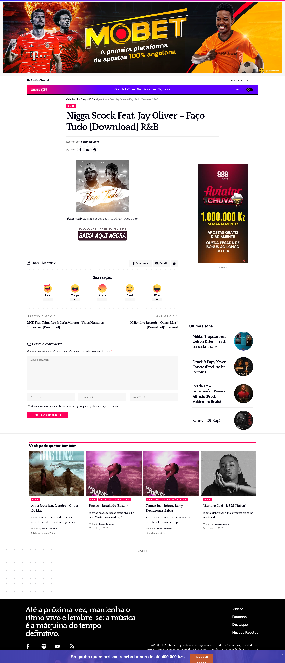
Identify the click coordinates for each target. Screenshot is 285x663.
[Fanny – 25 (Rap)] (243, 420)
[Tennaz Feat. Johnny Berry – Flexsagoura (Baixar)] (171, 473)
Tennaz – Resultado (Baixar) (108, 506)
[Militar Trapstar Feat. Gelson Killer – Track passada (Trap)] (243, 341)
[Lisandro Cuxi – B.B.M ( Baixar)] (228, 473)
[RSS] (71, 646)
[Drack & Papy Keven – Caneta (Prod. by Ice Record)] (243, 366)
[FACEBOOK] (27, 646)
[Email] (87, 149)
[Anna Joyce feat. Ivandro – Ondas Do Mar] (56, 473)
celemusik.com (90, 141)
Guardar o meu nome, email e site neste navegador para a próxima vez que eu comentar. (76, 406)
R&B (71, 106)
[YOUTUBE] (57, 646)
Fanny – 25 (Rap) (206, 421)
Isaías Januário (49, 528)
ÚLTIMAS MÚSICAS (114, 499)
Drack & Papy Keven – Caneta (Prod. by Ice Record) (210, 367)
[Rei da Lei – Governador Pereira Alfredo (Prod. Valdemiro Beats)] (243, 393)
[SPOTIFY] (43, 646)
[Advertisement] (222, 296)
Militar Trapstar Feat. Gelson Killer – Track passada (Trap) (209, 341)
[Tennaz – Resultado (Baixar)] (114, 473)
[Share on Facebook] (80, 149)
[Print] (94, 149)
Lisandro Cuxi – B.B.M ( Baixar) (224, 506)
